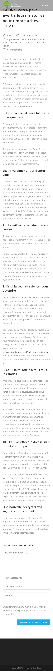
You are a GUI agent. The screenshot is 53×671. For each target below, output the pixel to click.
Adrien (9, 35)
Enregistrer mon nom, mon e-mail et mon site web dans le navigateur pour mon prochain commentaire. (25, 610)
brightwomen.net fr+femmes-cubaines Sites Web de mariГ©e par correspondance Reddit (24, 42)
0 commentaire (14, 49)
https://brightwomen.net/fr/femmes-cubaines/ (25, 352)
